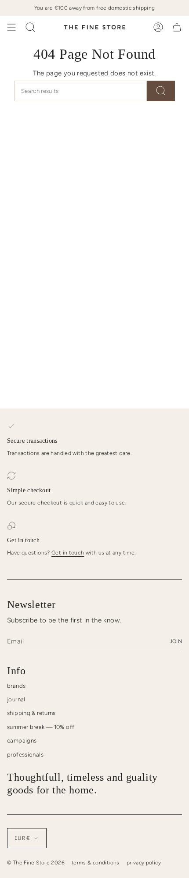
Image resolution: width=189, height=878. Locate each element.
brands (16, 685)
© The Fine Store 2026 (36, 863)
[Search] (161, 91)
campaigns (21, 740)
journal (16, 699)
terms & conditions (96, 863)
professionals (25, 754)
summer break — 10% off (40, 727)
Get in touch (67, 552)
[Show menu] (11, 27)
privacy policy (144, 863)
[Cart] (176, 27)
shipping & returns (31, 713)
